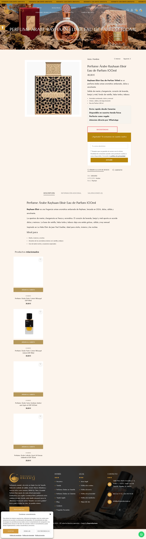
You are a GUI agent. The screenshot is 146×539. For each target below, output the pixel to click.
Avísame (109, 160)
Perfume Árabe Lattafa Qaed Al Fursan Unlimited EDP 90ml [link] (28, 456)
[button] (50, 514)
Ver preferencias (43, 531)
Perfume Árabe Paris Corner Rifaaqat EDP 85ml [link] (28, 299)
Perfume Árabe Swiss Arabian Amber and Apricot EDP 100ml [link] (28, 404)
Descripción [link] (49, 193)
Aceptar (11, 531)
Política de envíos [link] (40, 535)
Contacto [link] (106, 12)
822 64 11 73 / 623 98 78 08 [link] (123, 494)
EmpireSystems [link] (92, 523)
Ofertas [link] (70, 12)
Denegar (27, 531)
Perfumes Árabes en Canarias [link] (47, 12)
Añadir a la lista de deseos (99, 170)
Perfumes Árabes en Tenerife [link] (97, 8)
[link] (2, 27)
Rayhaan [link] (94, 180)
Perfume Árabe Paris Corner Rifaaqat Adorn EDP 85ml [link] (28, 352)
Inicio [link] (39, 8)
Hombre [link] (96, 59)
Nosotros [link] (56, 8)
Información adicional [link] (71, 193)
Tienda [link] (73, 8)
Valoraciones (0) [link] (95, 193)
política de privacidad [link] (118, 156)
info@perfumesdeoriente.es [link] (121, 501)
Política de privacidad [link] (28, 535)
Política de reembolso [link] (15, 535)
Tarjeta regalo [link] (87, 12)
